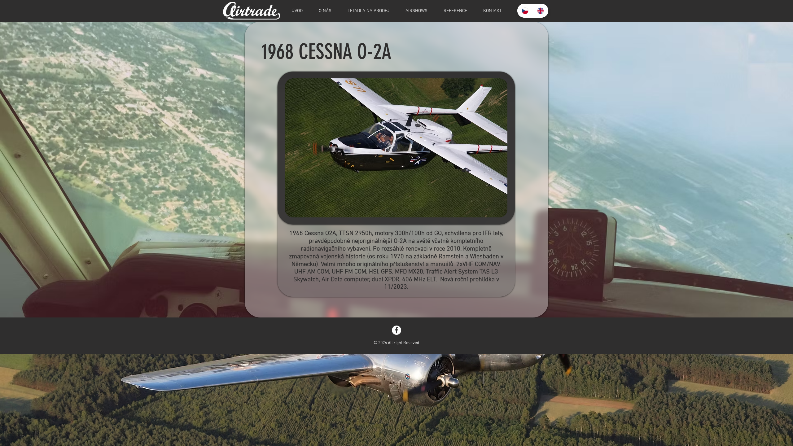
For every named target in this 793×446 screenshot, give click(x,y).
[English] (541, 11)
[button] (396, 147)
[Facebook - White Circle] (396, 330)
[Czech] (525, 11)
